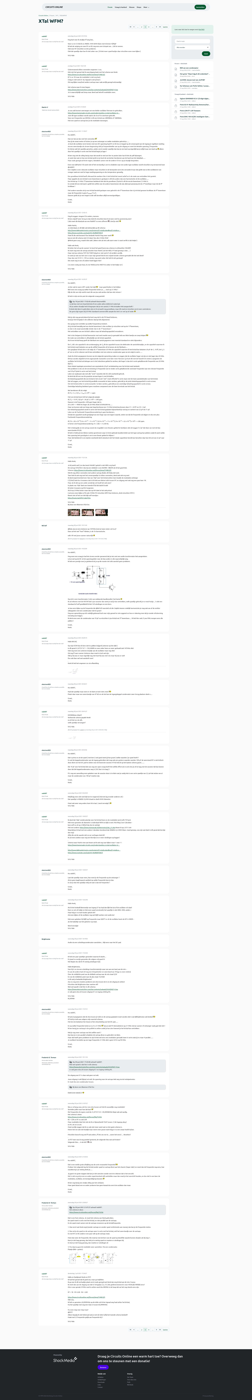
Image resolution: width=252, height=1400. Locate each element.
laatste (165, 27)
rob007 (44, 36)
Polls (128, 1382)
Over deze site (131, 1379)
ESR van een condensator (189, 68)
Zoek (206, 54)
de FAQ (201, 29)
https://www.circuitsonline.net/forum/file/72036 (85, 1117)
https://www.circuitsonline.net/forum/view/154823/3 (86, 1297)
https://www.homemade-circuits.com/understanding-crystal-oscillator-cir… (94, 113)
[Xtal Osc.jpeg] (74, 512)
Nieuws (131, 7)
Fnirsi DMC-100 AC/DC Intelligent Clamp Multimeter (199, 116)
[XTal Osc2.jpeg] (101, 512)
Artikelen (100, 1377)
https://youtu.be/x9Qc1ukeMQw (79, 498)
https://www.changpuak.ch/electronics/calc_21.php (97, 827)
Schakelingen (102, 1379)
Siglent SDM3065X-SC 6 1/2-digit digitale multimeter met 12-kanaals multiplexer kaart (211, 98)
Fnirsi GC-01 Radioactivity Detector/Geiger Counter (198, 104)
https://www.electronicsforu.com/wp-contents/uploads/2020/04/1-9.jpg (93, 90)
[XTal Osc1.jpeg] (88, 512)
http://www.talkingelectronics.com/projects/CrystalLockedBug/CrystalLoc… (94, 230)
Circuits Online (43, 15)
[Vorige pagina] (134, 27)
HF (57, 15)
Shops (139, 7)
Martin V (45, 107)
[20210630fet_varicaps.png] (92, 1258)
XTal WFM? (63, 15)
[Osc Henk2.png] (75, 671)
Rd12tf (44, 525)
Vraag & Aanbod (121, 7)
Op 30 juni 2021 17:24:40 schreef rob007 (87, 1062)
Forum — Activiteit (181, 63)
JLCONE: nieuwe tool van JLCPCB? (192, 80)
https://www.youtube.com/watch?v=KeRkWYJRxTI (85, 233)
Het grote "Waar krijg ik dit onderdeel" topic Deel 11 (199, 74)
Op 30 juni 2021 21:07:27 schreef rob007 (87, 1207)
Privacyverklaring (208, 1396)
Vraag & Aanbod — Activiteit (184, 94)
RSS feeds (130, 1385)
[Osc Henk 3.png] (75, 737)
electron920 (46, 131)
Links (99, 1385)
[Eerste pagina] (130, 27)
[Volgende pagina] (156, 27)
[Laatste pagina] (160, 27)
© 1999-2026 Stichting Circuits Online (50, 1396)
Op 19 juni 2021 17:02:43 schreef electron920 (89, 301)
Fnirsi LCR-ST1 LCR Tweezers (190, 110)
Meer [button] (145, 7)
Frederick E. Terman (49, 1057)
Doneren (103, 1367)
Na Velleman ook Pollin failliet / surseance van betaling (200, 86)
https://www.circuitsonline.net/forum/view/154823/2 (86, 74)
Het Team (130, 1377)
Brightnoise (46, 939)
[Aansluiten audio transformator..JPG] (92, 580)
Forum (110, 7)
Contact (100, 1387)
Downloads (101, 1382)
